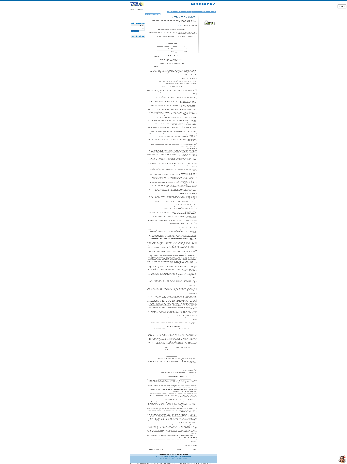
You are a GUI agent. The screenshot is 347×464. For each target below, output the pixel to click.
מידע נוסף (212, 11)
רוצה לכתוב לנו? (137, 35)
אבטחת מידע (162, 454)
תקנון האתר (178, 456)
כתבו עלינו (195, 11)
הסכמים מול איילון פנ (165, 458)
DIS (175, 463)
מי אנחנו (170, 11)
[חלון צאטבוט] (327, 439)
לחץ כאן (180, 25)
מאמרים (204, 11)
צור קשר (187, 11)
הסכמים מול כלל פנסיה (177, 458)
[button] (342, 6)
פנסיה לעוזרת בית (186, 456)
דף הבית (179, 11)
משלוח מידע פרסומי (169, 456)
